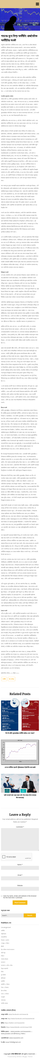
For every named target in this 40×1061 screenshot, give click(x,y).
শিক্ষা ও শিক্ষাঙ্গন (5, 987)
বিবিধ (2, 972)
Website (20, 885)
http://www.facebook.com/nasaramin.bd (21, 1019)
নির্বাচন (2, 956)
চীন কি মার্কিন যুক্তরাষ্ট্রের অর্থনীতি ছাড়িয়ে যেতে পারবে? (20, 733)
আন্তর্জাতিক (4, 937)
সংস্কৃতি (3, 997)
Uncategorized (6, 927)
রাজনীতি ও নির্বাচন (5, 984)
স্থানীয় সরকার (4, 1003)
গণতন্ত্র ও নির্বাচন (5, 943)
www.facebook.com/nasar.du (18, 1014)
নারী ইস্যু (3, 953)
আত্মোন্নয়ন (3, 934)
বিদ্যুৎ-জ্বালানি (4, 968)
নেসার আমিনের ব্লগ (16, 1054)
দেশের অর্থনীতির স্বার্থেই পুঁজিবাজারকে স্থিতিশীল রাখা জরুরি (20, 767)
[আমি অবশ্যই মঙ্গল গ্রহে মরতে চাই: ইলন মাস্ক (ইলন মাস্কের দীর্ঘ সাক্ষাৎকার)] (20, 782)
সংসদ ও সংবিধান (5, 994)
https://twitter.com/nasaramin (15, 1023)
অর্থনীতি (4, 679)
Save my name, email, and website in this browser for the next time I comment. (20, 897)
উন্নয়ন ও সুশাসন (5, 940)
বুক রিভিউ (3, 975)
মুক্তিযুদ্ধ (3, 978)
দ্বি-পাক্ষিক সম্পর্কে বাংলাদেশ (7, 949)
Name (20, 865)
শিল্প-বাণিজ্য (11, 679)
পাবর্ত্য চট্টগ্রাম (4, 959)
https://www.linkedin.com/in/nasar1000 (19, 1027)
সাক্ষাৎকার (3, 1000)
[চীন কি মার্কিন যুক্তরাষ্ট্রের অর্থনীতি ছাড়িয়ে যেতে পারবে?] (20, 714)
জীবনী (2, 946)
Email (20, 875)
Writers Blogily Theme (25, 1056)
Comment (20, 827)
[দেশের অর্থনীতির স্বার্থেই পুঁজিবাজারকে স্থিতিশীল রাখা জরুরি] (20, 751)
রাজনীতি (3, 981)
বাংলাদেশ (3, 962)
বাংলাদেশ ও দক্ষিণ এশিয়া (6, 965)
